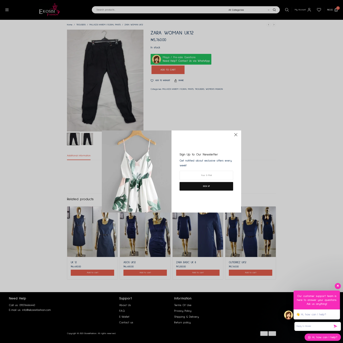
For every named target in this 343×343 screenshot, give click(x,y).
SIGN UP (206, 186)
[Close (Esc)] (235, 136)
